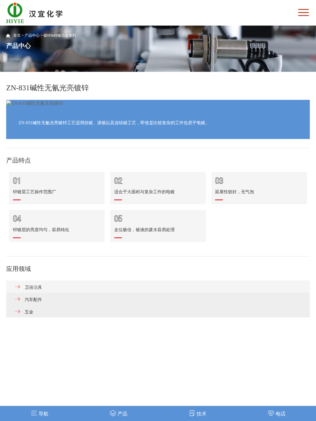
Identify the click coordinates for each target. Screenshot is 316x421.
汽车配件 (33, 299)
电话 (280, 413)
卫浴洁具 (33, 287)
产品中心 (32, 35)
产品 (122, 413)
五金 (29, 312)
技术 (201, 413)
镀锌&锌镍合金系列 (60, 35)
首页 (17, 35)
